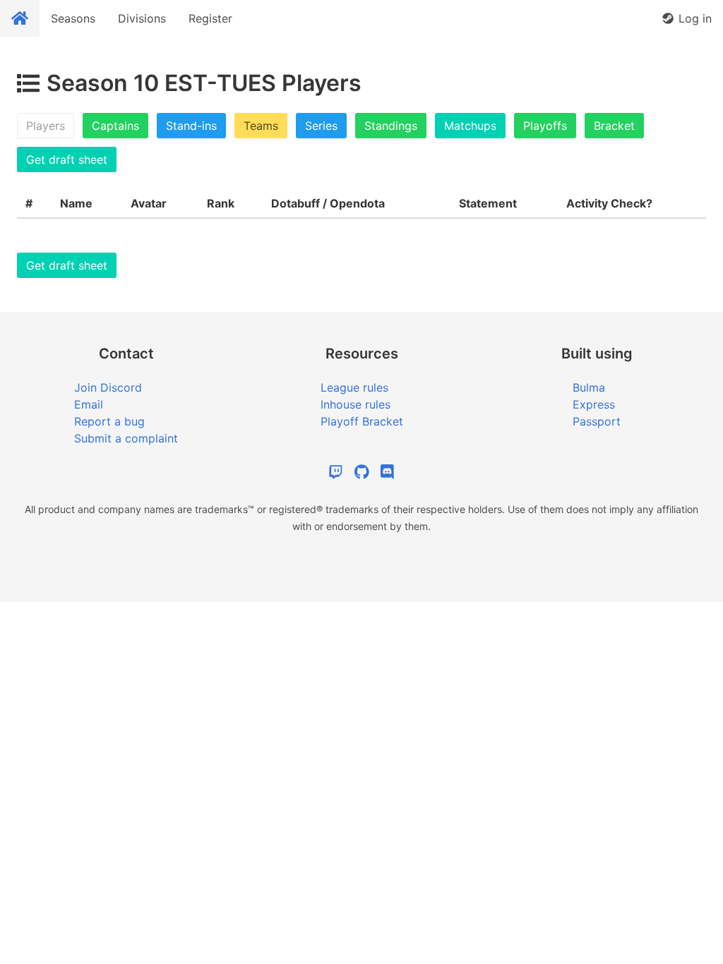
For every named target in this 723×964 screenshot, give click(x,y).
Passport (597, 421)
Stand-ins (191, 126)
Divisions (142, 18)
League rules (354, 387)
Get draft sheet (66, 159)
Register (210, 18)
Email (88, 404)
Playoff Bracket (362, 421)
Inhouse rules (355, 404)
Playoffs (545, 126)
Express (594, 404)
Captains (115, 126)
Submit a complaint (126, 438)
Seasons (73, 18)
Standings (390, 126)
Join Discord (108, 387)
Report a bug (109, 421)
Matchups (470, 126)
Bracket (614, 126)
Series (321, 126)
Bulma (589, 387)
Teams (261, 126)
